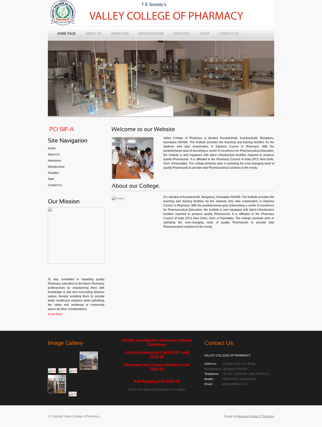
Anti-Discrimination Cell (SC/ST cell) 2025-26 (157, 355)
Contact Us (55, 185)
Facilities (53, 173)
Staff (51, 179)
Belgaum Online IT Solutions (256, 416)
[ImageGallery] (65, 342)
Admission (54, 160)
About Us (54, 154)
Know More (55, 314)
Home (52, 148)
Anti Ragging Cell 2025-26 (157, 381)
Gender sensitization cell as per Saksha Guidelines (157, 342)
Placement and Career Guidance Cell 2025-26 (157, 367)
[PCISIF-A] (61, 129)
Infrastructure (56, 166)
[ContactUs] (218, 342)
